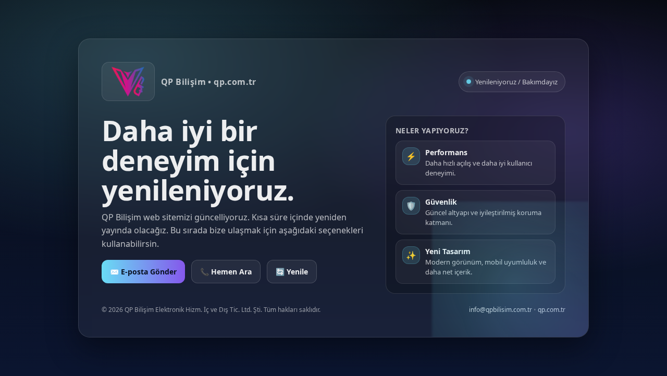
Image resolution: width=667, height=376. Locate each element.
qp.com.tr (551, 309)
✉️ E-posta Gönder (143, 272)
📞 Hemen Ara (226, 272)
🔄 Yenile (292, 272)
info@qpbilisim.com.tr (500, 309)
